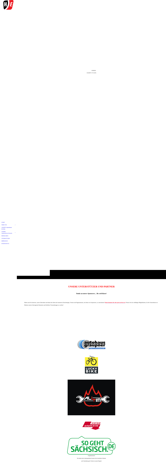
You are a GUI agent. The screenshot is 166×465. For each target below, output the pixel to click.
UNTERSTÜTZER (5, 238)
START (3, 222)
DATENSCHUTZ (5, 243)
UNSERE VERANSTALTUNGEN (6, 232)
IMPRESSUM (4, 241)
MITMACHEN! (4, 235)
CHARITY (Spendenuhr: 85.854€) (6, 228)
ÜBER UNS (4, 224)
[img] (8, 5)
